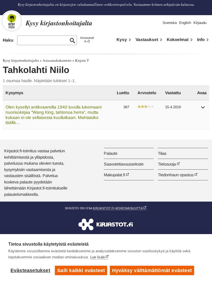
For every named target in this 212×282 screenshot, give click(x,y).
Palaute (110, 153)
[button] (203, 109)
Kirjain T (82, 60)
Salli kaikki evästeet (81, 270)
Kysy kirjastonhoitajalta (21, 60)
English (185, 23)
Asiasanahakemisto (57, 60)
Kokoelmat (178, 39)
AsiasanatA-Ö (87, 39)
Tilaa (162, 153)
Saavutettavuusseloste (124, 164)
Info (201, 39)
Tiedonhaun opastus (176, 174)
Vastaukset (147, 39)
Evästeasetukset (30, 270)
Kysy (121, 39)
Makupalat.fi (114, 174)
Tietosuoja (167, 164)
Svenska (170, 23)
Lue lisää (97, 257)
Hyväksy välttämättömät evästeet (152, 270)
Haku (8, 40)
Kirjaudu (200, 23)
